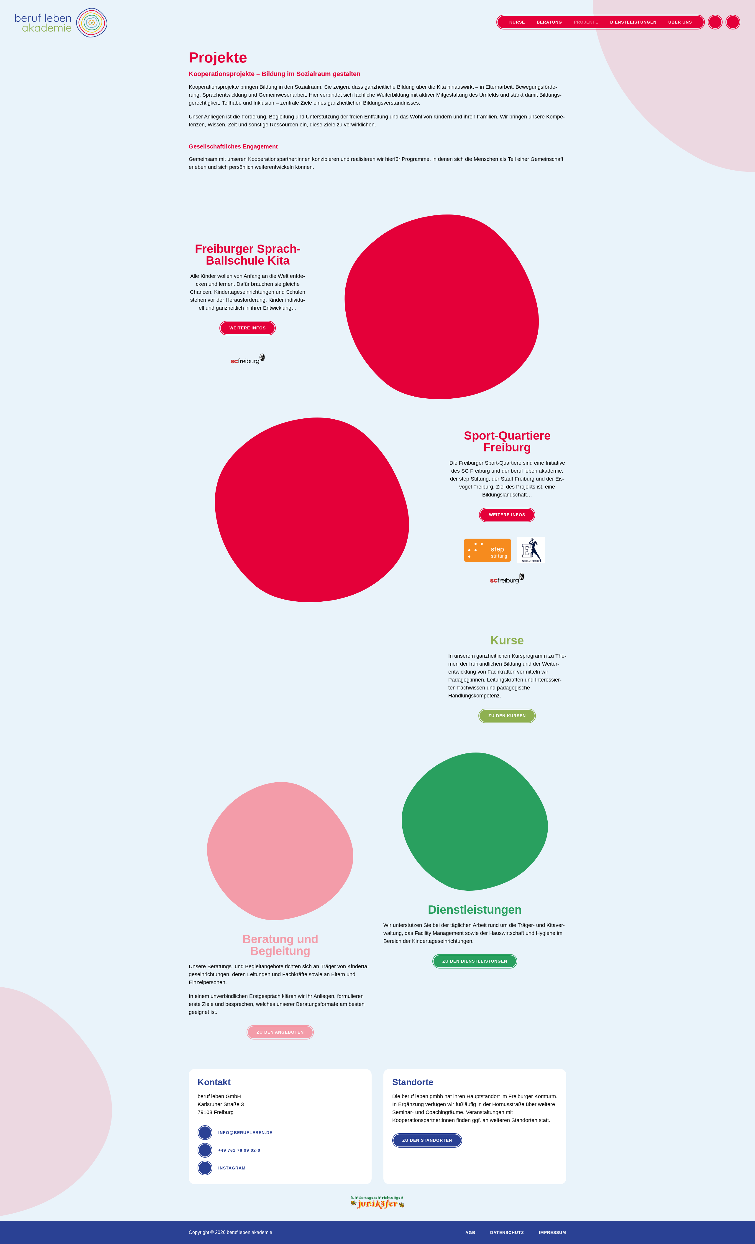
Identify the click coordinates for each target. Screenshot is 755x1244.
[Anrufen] (733, 22)
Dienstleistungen (633, 22)
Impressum (552, 1232)
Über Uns (680, 22)
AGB (470, 1232)
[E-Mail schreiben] (715, 22)
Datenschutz (507, 1232)
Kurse (517, 22)
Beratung (549, 22)
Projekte (586, 22)
